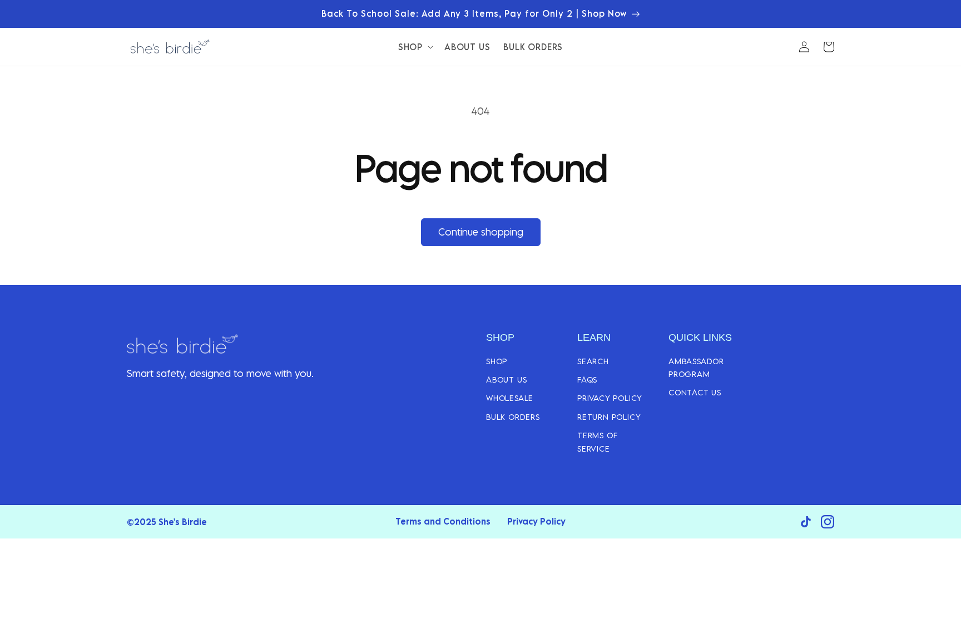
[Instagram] (827, 521)
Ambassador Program (696, 367)
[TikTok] (806, 521)
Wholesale (509, 398)
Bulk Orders (513, 417)
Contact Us (694, 392)
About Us (506, 379)
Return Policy (609, 417)
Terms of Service (597, 441)
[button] (415, 46)
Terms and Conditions (443, 521)
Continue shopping (480, 232)
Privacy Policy (609, 398)
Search (593, 361)
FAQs (587, 379)
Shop (496, 361)
